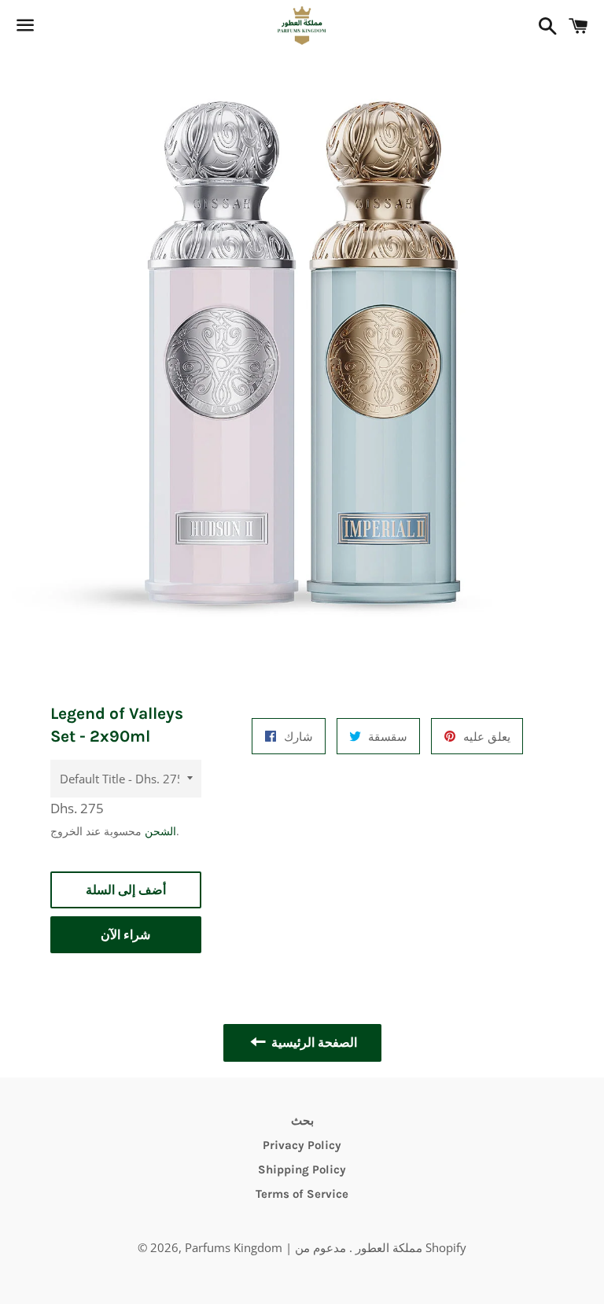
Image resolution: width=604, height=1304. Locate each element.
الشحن (160, 830)
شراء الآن (125, 934)
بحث (302, 1121)
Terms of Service (302, 1194)
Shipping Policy (302, 1169)
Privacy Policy (302, 1145)
